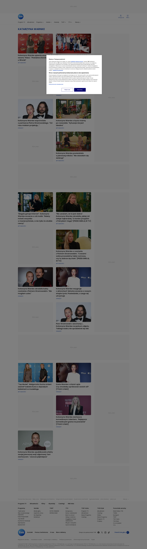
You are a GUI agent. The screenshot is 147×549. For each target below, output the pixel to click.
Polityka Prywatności (58, 70)
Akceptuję (79, 89)
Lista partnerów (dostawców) (56, 84)
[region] (74, 74)
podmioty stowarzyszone (77, 61)
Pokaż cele (67, 89)
